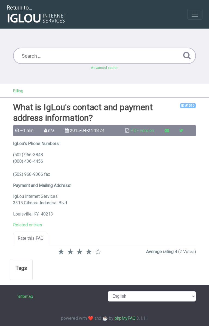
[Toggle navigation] (194, 14)
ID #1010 (188, 105)
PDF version (142, 130)
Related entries (27, 224)
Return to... (19, 7)
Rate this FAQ (31, 238)
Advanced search (104, 68)
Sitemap (25, 296)
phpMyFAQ (125, 318)
